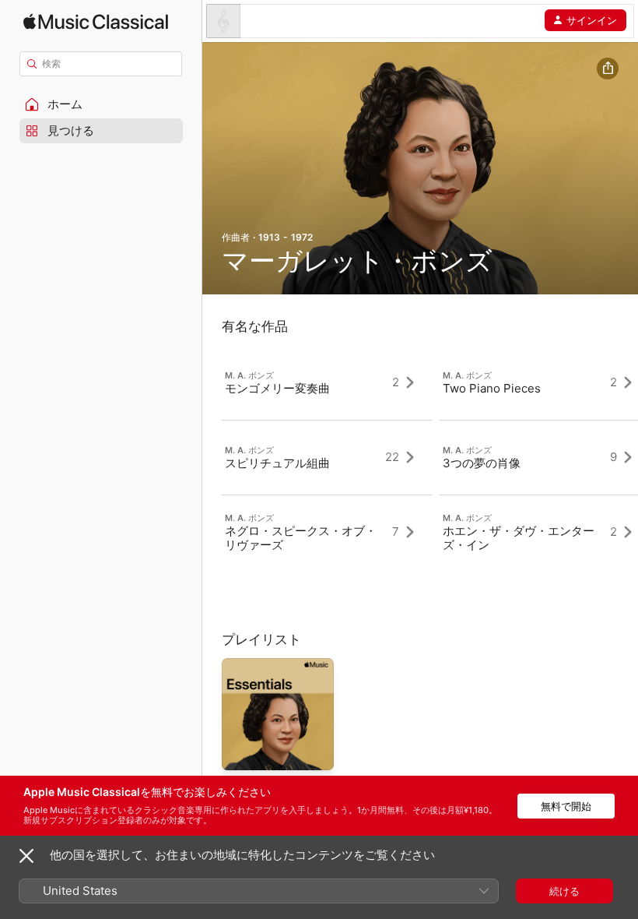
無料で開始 (566, 806)
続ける (564, 891)
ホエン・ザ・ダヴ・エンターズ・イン (518, 537)
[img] (95, 21)
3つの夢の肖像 (482, 463)
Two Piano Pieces (492, 388)
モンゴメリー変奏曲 (277, 388)
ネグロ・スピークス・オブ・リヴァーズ (301, 537)
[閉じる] (26, 856)
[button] (101, 104)
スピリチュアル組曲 (277, 463)
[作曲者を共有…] (608, 68)
